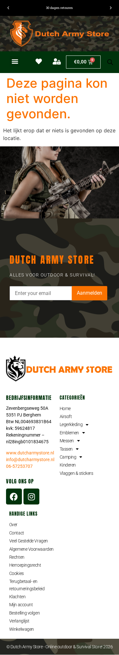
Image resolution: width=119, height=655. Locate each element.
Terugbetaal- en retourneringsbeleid (26, 585)
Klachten (17, 596)
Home (65, 408)
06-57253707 (19, 466)
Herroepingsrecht (25, 565)
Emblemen (69, 432)
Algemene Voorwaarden (31, 549)
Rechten (16, 557)
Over (13, 524)
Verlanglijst (19, 620)
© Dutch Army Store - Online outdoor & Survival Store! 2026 (59, 646)
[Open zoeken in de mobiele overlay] (110, 62)
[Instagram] (31, 496)
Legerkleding (71, 424)
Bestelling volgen (24, 612)
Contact (16, 532)
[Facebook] (14, 496)
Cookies (16, 573)
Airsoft (66, 416)
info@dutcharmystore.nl (30, 459)
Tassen (66, 449)
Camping (68, 457)
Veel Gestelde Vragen (28, 540)
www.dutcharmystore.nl (30, 452)
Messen (67, 440)
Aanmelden (89, 293)
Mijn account (21, 604)
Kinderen (68, 464)
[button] (15, 61)
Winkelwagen (21, 629)
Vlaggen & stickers (76, 473)
